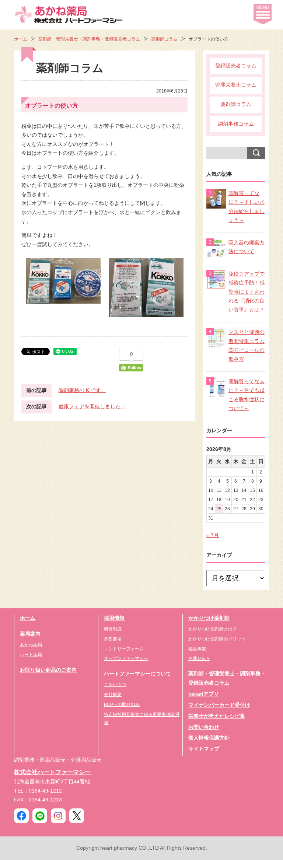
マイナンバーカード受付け (219, 705)
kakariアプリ (203, 694)
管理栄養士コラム (235, 85)
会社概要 (113, 694)
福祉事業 (197, 648)
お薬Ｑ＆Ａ (199, 658)
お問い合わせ (203, 727)
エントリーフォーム (124, 648)
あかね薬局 (31, 644)
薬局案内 (30, 634)
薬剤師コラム (164, 39)
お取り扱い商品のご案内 (48, 670)
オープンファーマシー (126, 658)
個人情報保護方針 (209, 738)
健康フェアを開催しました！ (92, 406)
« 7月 (212, 535)
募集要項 (113, 638)
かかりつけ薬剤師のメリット (217, 638)
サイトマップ (203, 749)
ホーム (20, 39)
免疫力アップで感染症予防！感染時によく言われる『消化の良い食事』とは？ (246, 292)
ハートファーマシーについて (137, 674)
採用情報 (114, 618)
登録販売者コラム (235, 66)
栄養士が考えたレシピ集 (216, 716)
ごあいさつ (115, 684)
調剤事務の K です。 (82, 390)
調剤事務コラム (236, 124)
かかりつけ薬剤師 (209, 618)
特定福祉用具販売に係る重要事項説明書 (141, 718)
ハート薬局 (31, 654)
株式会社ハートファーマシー (52, 772)
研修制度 (113, 629)
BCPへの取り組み (122, 704)
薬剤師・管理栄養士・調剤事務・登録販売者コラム (89, 39)
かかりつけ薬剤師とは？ (212, 629)
